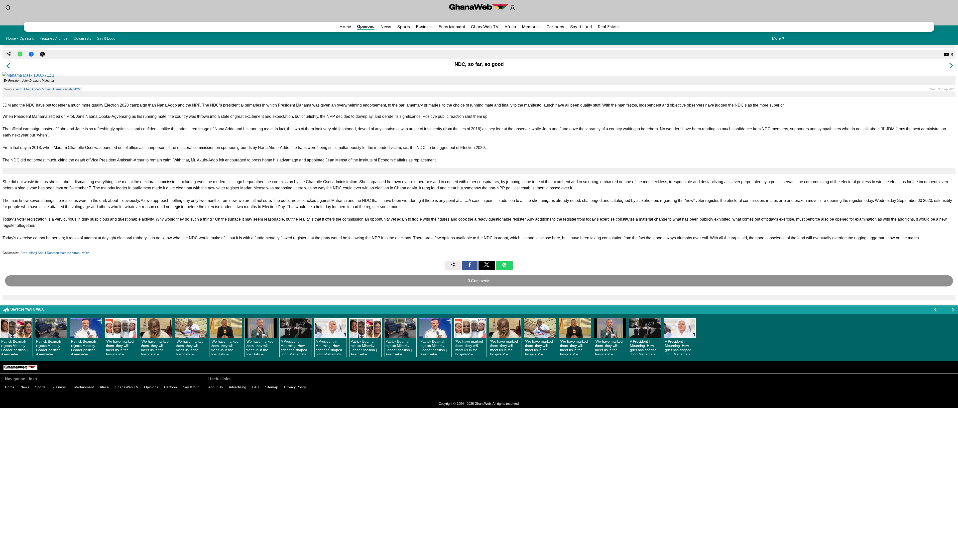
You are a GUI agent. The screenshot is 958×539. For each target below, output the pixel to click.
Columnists (82, 38)
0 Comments (479, 281)
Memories (531, 26)
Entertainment (452, 26)
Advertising (237, 387)
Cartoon (170, 387)
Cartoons (555, 26)
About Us (215, 387)
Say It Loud (581, 26)
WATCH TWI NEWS (27, 310)
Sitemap (271, 387)
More (776, 38)
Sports (403, 26)
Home (345, 26)
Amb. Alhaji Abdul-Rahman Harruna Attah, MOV (48, 89)
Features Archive (54, 38)
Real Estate (608, 26)
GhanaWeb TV (484, 26)
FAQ (255, 387)
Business (424, 26)
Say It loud (191, 387)
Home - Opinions (20, 38)
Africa (510, 26)
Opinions (365, 26)
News (385, 26)
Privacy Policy (295, 387)
